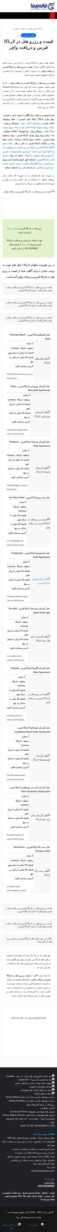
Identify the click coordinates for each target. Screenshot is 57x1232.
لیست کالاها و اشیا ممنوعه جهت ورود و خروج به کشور (31, 1156)
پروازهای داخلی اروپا (31, 123)
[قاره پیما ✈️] (43, 6)
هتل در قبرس (19, 28)
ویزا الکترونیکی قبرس (32, 163)
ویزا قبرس (48, 163)
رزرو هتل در (31, 28)
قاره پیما (21, 167)
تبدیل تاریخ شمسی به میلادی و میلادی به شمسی (33, 1149)
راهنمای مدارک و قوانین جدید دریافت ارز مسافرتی (32, 1160)
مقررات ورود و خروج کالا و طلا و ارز (39, 1152)
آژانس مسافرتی (47, 1108)
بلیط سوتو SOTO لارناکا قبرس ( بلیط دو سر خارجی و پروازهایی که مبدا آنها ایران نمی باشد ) (28, 147)
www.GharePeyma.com (43, 1171)
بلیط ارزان (33, 1118)
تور (51, 167)
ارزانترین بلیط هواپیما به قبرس (16, 151)
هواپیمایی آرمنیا (48, 1118)
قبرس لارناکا (44, 167)
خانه (40, 28)
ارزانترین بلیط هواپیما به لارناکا (39, 155)
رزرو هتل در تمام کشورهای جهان (40, 1104)
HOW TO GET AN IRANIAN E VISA (37, 1125)
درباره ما (19, 1152)
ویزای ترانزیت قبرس (12, 163)
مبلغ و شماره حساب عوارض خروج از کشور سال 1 (31, 1138)
